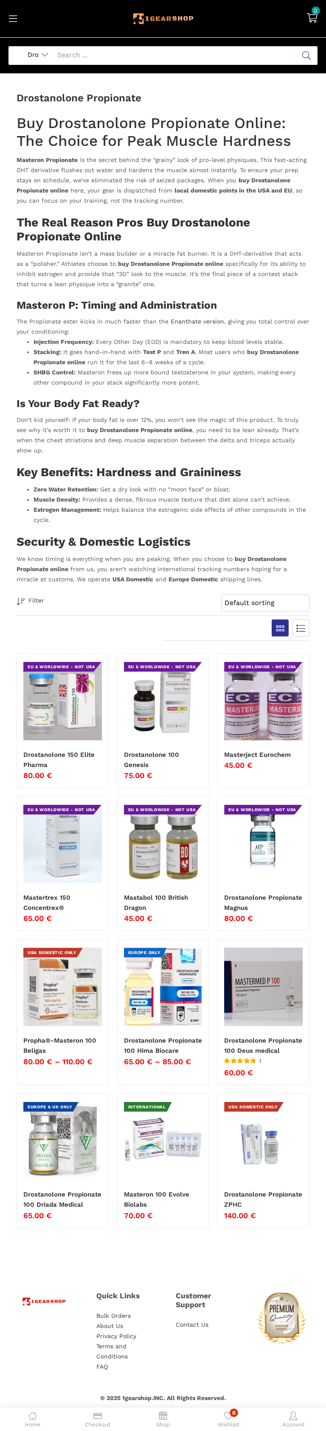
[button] (312, 18)
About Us (109, 1325)
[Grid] (280, 627)
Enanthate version (197, 321)
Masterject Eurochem (257, 755)
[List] (300, 627)
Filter (36, 600)
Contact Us (192, 1324)
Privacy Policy (116, 1336)
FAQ (102, 1366)
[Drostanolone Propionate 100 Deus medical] (263, 987)
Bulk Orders (113, 1315)
